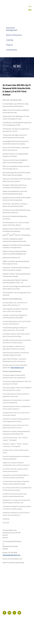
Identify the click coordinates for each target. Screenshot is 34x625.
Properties (7, 587)
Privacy (20, 592)
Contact (20, 581)
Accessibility (22, 595)
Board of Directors (14, 35)
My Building (7, 595)
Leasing (9, 40)
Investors (6, 592)
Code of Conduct (23, 598)
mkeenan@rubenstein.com (11, 555)
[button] (29, 10)
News (19, 584)
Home (6, 17)
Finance (9, 45)
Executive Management (11, 29)
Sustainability (8, 598)
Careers (6, 601)
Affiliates (20, 601)
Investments (11, 50)
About (6, 22)
